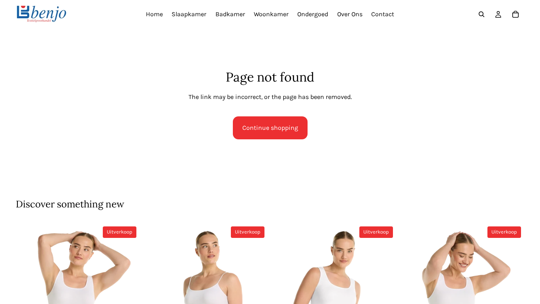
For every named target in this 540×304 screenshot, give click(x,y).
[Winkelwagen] (515, 14)
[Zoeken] (481, 14)
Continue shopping (270, 127)
